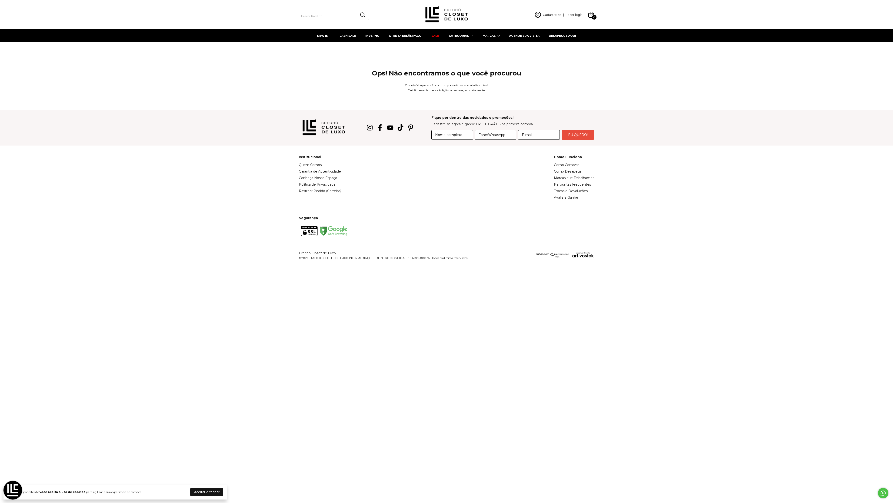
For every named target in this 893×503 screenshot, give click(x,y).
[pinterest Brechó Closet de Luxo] (411, 127)
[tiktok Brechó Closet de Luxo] (400, 127)
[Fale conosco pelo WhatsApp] (883, 493)
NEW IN (322, 35)
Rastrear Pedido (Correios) (320, 191)
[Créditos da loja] (582, 255)
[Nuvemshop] (553, 256)
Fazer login (574, 15)
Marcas (489, 35)
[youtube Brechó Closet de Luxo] (390, 127)
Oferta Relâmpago (405, 35)
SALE (435, 35)
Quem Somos (310, 165)
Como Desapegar (568, 171)
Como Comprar (566, 165)
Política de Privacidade (317, 184)
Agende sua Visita (524, 35)
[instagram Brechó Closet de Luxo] (370, 127)
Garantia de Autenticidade (320, 171)
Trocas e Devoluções (571, 191)
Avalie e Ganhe (566, 197)
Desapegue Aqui (562, 35)
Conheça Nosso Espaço (318, 178)
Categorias (459, 35)
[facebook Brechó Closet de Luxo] (380, 127)
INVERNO (372, 35)
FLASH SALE (347, 35)
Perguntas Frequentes (572, 184)
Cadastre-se (552, 15)
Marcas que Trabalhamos (574, 178)
